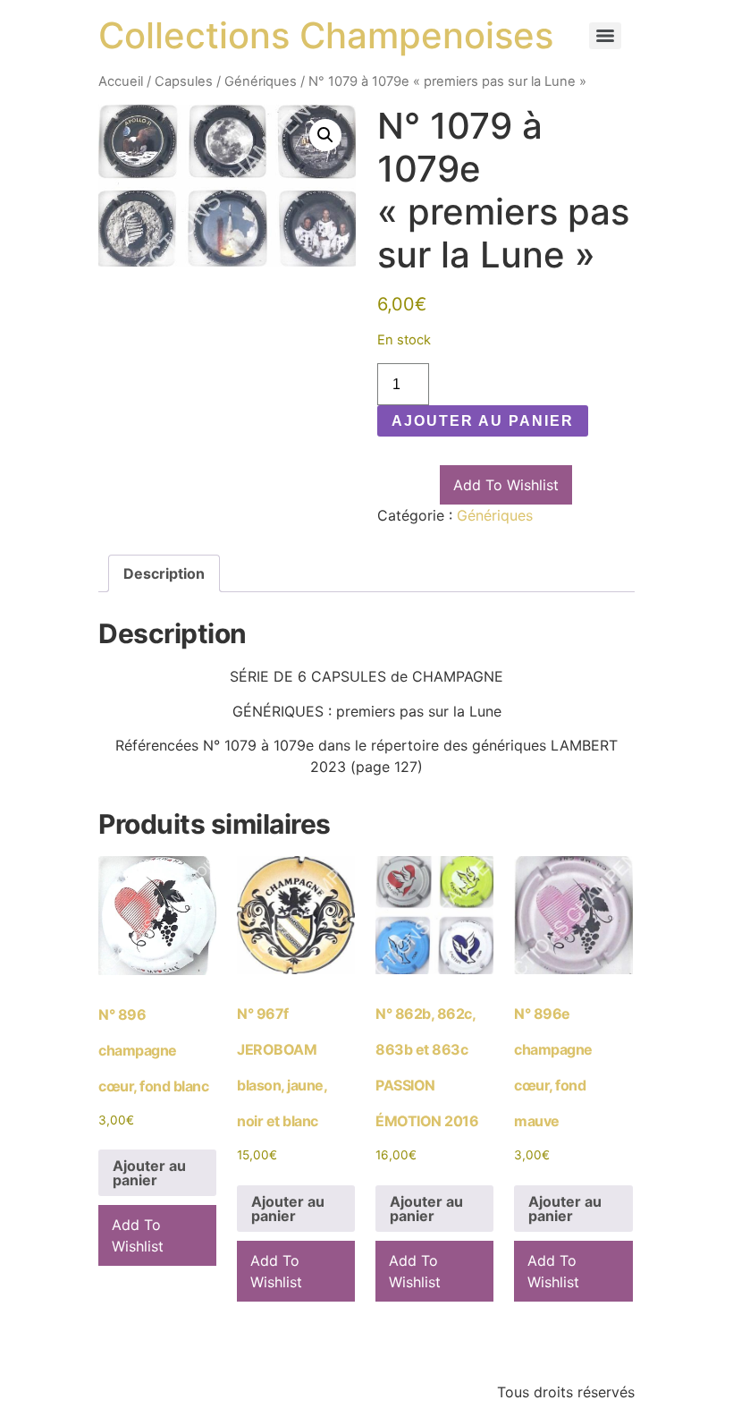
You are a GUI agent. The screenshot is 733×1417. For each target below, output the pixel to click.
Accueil (120, 81)
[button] (325, 135)
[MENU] (605, 35)
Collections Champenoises (325, 35)
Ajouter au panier (483, 420)
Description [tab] (164, 573)
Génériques (260, 81)
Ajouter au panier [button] (149, 1173)
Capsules (184, 81)
